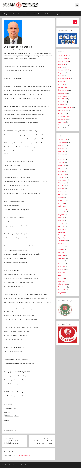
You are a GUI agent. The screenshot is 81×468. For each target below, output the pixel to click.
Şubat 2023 (61, 246)
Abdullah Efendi (63, 55)
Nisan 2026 (61, 151)
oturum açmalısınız (24, 455)
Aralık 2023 (61, 229)
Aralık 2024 (61, 197)
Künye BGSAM (16, 14)
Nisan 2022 (61, 255)
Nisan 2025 (61, 186)
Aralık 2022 (61, 249)
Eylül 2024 (61, 206)
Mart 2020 (61, 272)
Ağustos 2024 (62, 209)
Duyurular (59, 14)
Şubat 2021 (61, 261)
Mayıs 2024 (61, 215)
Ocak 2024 (61, 226)
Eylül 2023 (61, 238)
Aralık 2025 (61, 162)
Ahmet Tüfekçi (62, 58)
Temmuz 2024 (62, 212)
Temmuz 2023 (62, 240)
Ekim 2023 (61, 235)
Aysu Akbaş (61, 64)
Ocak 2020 (61, 275)
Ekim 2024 (61, 203)
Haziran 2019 (62, 290)
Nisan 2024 (61, 217)
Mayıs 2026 (61, 148)
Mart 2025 (61, 189)
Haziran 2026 (62, 145)
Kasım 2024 (61, 200)
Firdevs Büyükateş (64, 78)
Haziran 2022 (62, 252)
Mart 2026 (61, 154)
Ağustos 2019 (62, 284)
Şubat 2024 (61, 223)
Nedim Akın (62, 104)
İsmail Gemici (9, 430)
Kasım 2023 (61, 232)
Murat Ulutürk (62, 99)
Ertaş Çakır (61, 76)
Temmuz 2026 (62, 142)
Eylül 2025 (61, 171)
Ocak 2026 (61, 160)
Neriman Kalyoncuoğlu (65, 107)
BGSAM (60, 67)
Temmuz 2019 (62, 287)
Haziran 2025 (62, 180)
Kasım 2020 (61, 264)
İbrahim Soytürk (63, 90)
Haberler (37, 14)
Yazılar (27, 14)
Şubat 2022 (61, 258)
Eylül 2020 (61, 269)
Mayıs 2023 (61, 243)
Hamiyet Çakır (62, 87)
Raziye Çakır (62, 122)
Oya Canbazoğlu (63, 116)
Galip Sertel (61, 81)
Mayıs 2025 (61, 183)
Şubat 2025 (61, 191)
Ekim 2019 (61, 278)
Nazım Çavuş (62, 102)
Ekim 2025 (61, 168)
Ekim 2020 (61, 266)
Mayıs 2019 (61, 293)
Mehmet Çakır (62, 96)
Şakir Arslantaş (62, 125)
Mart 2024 (61, 220)
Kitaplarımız (47, 14)
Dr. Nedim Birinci (63, 70)
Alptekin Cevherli (63, 61)
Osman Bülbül (62, 113)
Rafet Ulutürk (62, 119)
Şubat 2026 (61, 157)
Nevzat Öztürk (62, 110)
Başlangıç (5, 14)
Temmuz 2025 (62, 177)
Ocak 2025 (61, 194)
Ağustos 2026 (62, 139)
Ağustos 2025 (62, 174)
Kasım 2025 (61, 165)
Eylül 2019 (61, 281)
